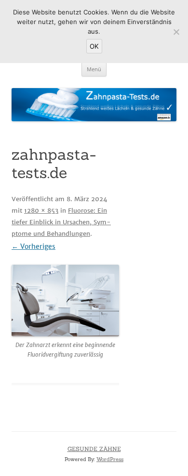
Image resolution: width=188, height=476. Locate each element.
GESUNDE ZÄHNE (94, 448)
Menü (94, 69)
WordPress (109, 459)
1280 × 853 (41, 210)
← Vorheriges (33, 246)
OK (94, 46)
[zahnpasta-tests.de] (65, 300)
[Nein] (176, 32)
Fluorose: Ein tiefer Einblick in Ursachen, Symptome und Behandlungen (61, 222)
